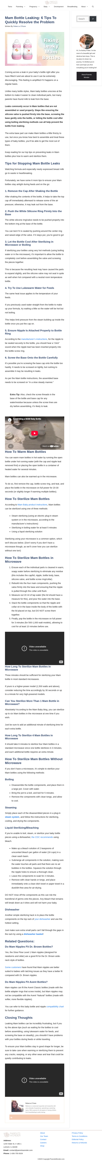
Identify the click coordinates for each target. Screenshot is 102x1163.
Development (58, 6)
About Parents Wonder (87, 76)
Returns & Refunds (79, 1143)
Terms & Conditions (79, 1136)
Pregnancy (33, 6)
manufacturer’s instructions (34, 339)
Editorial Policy (78, 1139)
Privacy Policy (77, 1133)
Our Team (44, 1136)
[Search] (93, 19)
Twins (10, 6)
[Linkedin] (11, 1117)
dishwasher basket (33, 934)
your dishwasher (42, 919)
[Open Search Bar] (93, 7)
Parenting (19, 6)
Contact (43, 1139)
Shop (42, 1146)
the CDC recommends (42, 837)
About (83, 6)
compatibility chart (55, 1006)
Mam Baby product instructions (32, 504)
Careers (43, 1143)
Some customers (13, 967)
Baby (45, 6)
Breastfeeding (72, 6)
